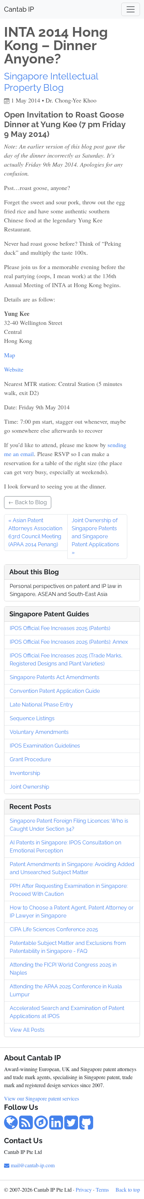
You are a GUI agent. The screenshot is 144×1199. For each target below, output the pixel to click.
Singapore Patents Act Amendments (54, 677)
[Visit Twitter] (71, 1126)
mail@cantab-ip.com (33, 1165)
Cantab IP (19, 9)
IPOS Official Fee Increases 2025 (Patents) (60, 628)
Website (13, 369)
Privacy (84, 1189)
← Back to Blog (27, 502)
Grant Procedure (30, 759)
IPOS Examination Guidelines (45, 746)
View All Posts (27, 1030)
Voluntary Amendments (39, 732)
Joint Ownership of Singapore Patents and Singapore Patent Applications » (95, 536)
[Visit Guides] (41, 1126)
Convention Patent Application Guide (55, 691)
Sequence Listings (32, 718)
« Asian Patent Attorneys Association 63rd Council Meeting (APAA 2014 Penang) (35, 532)
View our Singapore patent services (41, 1098)
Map (9, 355)
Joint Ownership (29, 787)
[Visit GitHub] (86, 1126)
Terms (102, 1189)
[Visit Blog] (26, 1126)
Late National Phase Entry (41, 705)
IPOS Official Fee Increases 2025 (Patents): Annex (69, 642)
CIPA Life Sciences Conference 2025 (54, 929)
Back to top (128, 1189)
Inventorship (25, 773)
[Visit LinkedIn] (56, 1126)
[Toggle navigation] (130, 9)
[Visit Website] (11, 1126)
